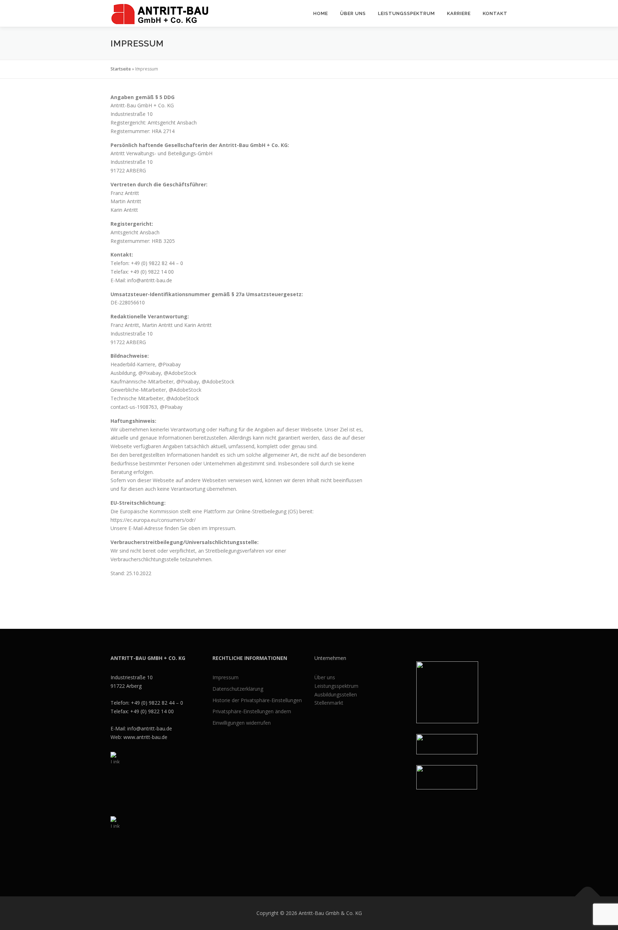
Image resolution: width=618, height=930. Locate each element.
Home (320, 13)
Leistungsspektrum (406, 13)
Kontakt (495, 13)
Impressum (225, 677)
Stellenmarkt (328, 702)
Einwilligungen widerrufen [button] (241, 722)
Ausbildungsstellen (335, 694)
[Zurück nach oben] (587, 896)
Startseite (121, 69)
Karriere (459, 13)
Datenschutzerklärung (237, 688)
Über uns (353, 13)
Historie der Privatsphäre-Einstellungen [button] (257, 700)
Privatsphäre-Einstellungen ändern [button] (251, 711)
